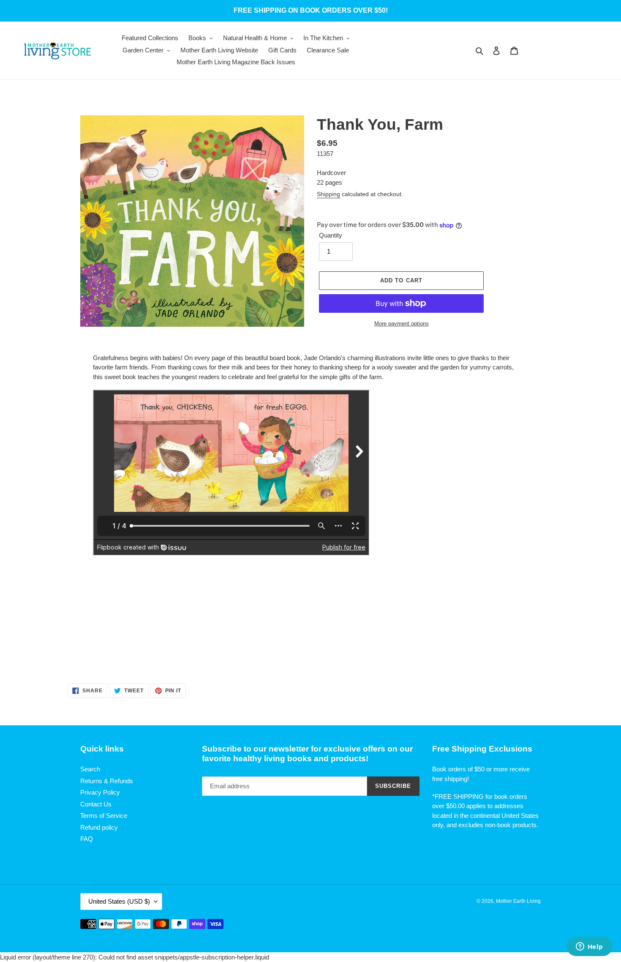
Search (90, 769)
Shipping (328, 194)
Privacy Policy (100, 792)
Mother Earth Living (518, 901)
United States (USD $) (119, 901)
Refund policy (99, 827)
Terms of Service (103, 815)
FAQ (86, 838)
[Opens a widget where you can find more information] (589, 947)
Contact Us (96, 804)
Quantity (330, 235)
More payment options (401, 323)
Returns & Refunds (106, 780)
